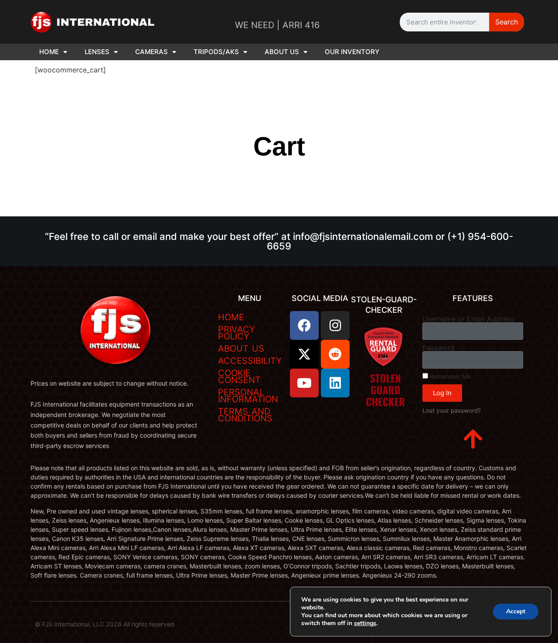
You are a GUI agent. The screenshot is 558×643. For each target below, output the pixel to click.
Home (231, 317)
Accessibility (250, 361)
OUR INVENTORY (352, 52)
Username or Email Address (468, 318)
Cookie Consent (239, 376)
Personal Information (248, 395)
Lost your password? (451, 410)
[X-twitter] (304, 354)
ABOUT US (282, 52)
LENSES (97, 52)
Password (438, 347)
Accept (515, 611)
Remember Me (449, 376)
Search (506, 21)
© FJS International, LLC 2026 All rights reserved (104, 624)
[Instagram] (335, 325)
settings (365, 623)
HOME (49, 52)
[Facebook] (304, 325)
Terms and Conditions (245, 415)
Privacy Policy (236, 333)
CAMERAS (151, 52)
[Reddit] (335, 354)
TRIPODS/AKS (216, 52)
